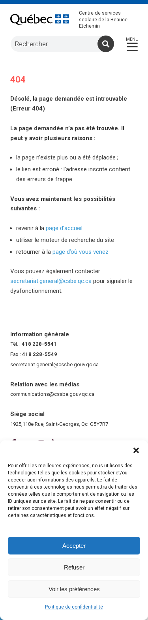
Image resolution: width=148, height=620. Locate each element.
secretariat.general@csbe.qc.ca (51, 281)
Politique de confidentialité (74, 607)
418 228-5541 (39, 344)
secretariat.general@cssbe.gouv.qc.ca (54, 364)
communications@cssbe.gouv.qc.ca (52, 394)
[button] (136, 450)
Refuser (74, 567)
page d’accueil (64, 228)
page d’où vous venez (80, 251)
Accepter (74, 545)
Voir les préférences (74, 589)
